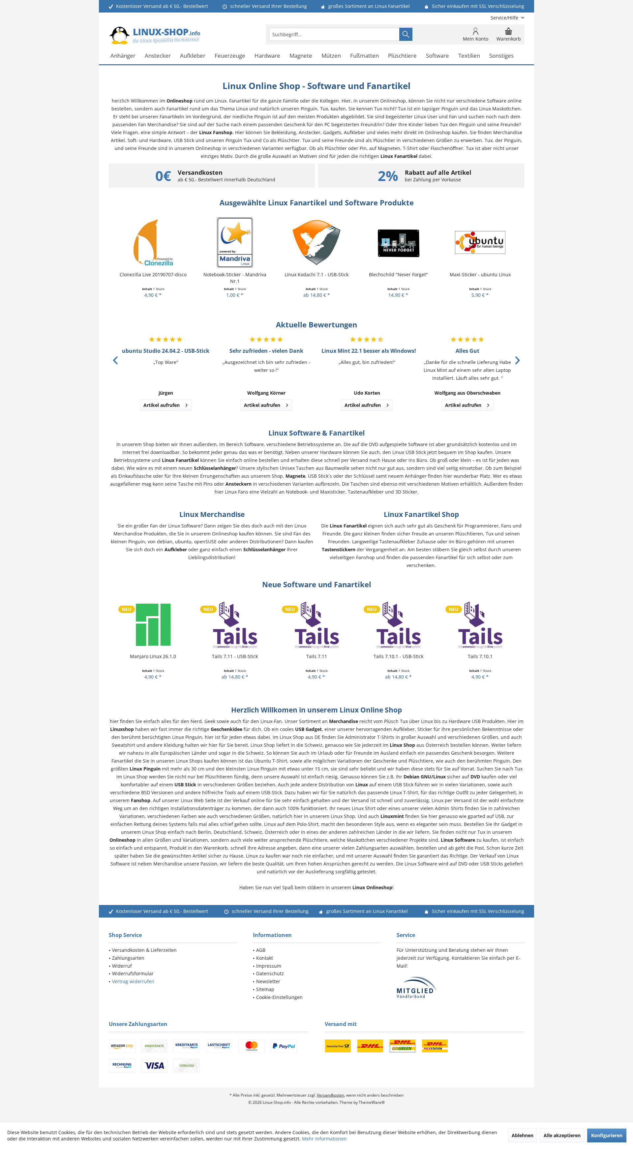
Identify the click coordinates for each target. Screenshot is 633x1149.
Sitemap (265, 989)
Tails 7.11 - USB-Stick (153, 656)
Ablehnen (522, 1135)
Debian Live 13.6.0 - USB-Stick (480, 656)
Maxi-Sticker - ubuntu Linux (398, 274)
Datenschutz (270, 973)
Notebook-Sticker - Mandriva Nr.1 (153, 277)
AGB (260, 950)
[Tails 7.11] (235, 624)
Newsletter (268, 981)
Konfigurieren (606, 1135)
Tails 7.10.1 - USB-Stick (317, 656)
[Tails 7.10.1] (398, 624)
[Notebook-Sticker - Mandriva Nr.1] (153, 242)
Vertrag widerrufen (133, 981)
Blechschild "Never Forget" (316, 274)
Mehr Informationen (324, 1138)
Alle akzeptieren (562, 1135)
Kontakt (264, 958)
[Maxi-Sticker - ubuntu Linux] (398, 242)
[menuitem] (505, 18)
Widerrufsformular (133, 973)
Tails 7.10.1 (398, 656)
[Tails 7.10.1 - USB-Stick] (316, 624)
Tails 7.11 (235, 656)
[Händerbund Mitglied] (460, 988)
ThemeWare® (372, 1102)
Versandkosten (330, 1095)
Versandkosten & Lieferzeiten (144, 950)
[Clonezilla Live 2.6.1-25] (480, 242)
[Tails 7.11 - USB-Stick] (153, 624)
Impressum (268, 966)
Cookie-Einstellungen (279, 997)
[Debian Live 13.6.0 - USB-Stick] (480, 624)
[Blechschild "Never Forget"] (316, 242)
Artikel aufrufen (161, 405)
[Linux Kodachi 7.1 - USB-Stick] (235, 242)
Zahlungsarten (128, 958)
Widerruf (122, 966)
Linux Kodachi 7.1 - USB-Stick (235, 274)
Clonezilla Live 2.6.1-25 (480, 274)
